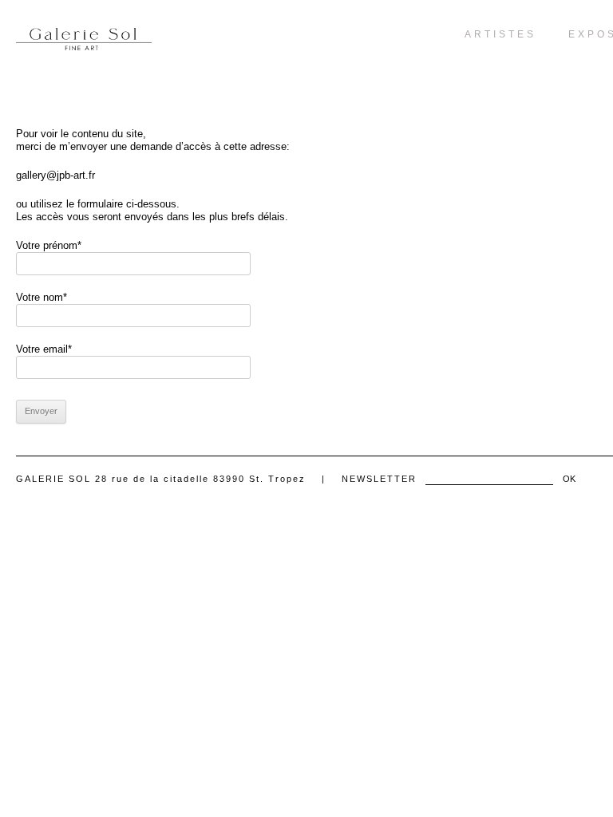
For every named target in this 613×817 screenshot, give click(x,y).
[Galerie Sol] (84, 39)
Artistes (500, 34)
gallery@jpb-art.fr (55, 175)
